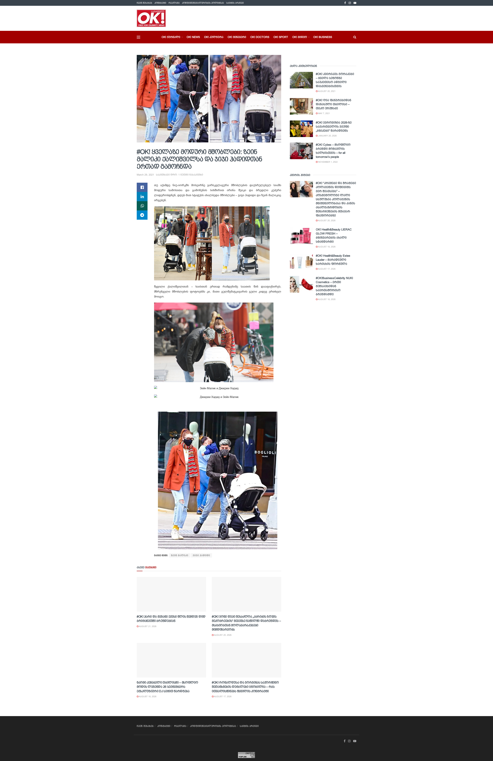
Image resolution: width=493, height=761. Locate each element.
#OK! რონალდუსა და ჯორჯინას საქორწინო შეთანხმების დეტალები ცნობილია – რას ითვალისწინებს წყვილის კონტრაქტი (245, 687)
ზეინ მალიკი (179, 555)
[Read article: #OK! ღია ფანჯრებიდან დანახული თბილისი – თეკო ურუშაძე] (301, 106)
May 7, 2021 (324, 113)
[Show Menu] (138, 37)
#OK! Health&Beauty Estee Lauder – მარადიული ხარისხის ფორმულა (333, 259)
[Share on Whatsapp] (142, 205)
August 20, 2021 (326, 91)
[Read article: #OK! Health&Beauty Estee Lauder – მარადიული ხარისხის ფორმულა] (301, 262)
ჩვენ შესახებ (144, 3)
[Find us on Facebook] (345, 3)
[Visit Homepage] (151, 18)
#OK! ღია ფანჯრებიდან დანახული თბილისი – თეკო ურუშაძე (333, 104)
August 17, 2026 (222, 696)
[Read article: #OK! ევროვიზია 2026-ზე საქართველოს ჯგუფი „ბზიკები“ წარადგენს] (301, 128)
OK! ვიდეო (299, 37)
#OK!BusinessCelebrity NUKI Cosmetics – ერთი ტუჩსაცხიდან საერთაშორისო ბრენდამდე (334, 286)
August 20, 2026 (222, 635)
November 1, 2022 (328, 162)
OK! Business (322, 37)
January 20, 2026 (327, 136)
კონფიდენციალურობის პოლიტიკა (203, 3)
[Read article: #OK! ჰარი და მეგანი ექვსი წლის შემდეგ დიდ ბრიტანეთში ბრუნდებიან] (171, 594)
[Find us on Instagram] (350, 3)
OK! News (193, 37)
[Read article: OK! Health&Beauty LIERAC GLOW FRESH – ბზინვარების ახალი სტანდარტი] (301, 235)
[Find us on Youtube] (355, 3)
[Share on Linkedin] (142, 196)
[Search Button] (354, 37)
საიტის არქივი (235, 3)
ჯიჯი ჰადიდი (201, 555)
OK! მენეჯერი (237, 37)
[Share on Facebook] (142, 187)
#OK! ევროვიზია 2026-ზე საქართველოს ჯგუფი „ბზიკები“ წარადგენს (334, 126)
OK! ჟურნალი (171, 37)
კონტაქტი (160, 3)
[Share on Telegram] (142, 215)
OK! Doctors (259, 37)
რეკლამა (174, 3)
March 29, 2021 (145, 174)
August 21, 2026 (147, 626)
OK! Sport (280, 37)
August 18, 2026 (147, 696)
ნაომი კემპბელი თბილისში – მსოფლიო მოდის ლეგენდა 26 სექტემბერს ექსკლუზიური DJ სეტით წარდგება (167, 687)
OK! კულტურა (213, 37)
